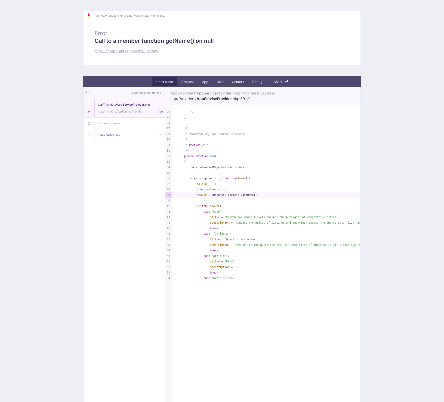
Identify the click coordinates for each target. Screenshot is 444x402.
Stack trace (164, 82)
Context (238, 82)
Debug (257, 82)
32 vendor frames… (110, 123)
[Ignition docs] (91, 15)
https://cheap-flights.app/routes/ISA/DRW (126, 51)
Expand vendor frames (146, 92)
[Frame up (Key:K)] (86, 93)
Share (279, 82)
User (220, 82)
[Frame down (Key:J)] (90, 93)
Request (187, 82)
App (205, 82)
